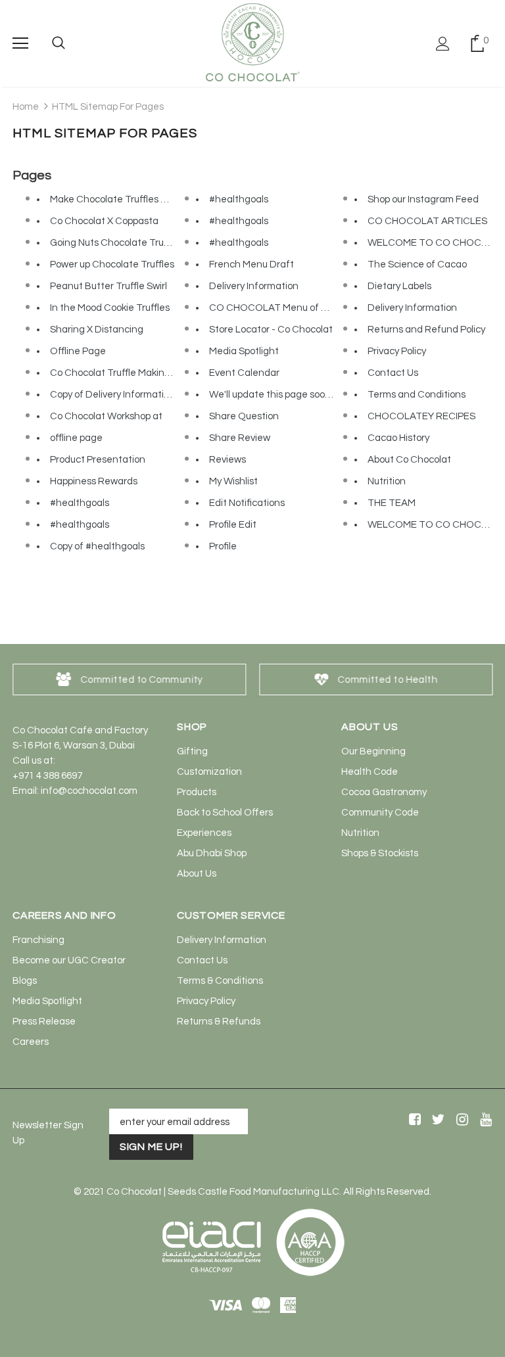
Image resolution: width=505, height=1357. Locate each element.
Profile (223, 546)
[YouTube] (483, 1121)
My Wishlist (233, 481)
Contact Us (393, 373)
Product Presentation (97, 460)
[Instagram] (460, 1121)
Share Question (244, 416)
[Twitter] (436, 1121)
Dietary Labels (399, 286)
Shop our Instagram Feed (423, 199)
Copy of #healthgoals (97, 546)
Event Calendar (244, 373)
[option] (129, 679)
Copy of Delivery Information (112, 395)
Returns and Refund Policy (426, 329)
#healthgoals (79, 503)
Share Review (239, 438)
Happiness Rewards (93, 481)
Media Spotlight (244, 351)
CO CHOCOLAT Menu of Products (284, 308)
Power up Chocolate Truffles (112, 264)
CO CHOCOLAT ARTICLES (427, 221)
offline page (76, 438)
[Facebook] (412, 1121)
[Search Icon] (58, 43)
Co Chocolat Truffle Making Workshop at (139, 373)
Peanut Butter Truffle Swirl (108, 286)
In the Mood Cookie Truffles (110, 308)
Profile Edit (232, 525)
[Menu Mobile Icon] (20, 43)
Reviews (227, 460)
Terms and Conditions (417, 395)
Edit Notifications (247, 503)
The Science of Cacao (417, 264)
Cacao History (398, 438)
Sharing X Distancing (96, 329)
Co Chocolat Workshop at (106, 416)
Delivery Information (254, 286)
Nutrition (387, 481)
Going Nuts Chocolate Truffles (116, 243)
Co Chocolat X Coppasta (104, 221)
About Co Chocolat (409, 460)
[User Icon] (443, 44)
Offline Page (78, 351)
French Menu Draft (251, 264)
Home (25, 107)
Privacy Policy (397, 351)
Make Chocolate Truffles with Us (121, 199)
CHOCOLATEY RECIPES (421, 416)
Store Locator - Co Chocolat (271, 329)
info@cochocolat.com (89, 791)
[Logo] (252, 43)
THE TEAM (392, 503)
